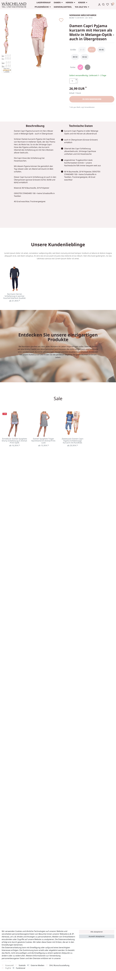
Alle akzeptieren (97, 932)
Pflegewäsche (42, 7)
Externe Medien (37, 965)
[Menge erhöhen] (76, 79)
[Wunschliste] (107, 4)
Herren (69, 2)
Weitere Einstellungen (36, 968)
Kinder (81, 2)
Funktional (20, 968)
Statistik (22, 965)
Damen (57, 2)
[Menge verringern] (76, 82)
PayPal (8, 968)
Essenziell (9, 965)
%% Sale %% (81, 7)
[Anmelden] (99, 5)
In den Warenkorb (91, 99)
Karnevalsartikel (63, 7)
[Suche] (103, 4)
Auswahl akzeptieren (97, 936)
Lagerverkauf (43, 2)
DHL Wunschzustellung (59, 965)
